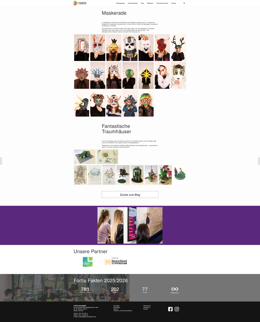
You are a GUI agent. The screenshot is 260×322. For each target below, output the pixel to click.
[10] (114, 75)
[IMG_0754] (137, 175)
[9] (98, 75)
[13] (162, 75)
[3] (114, 48)
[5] (146, 48)
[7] (178, 48)
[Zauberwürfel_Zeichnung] (95, 175)
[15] (82, 103)
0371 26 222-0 (83, 313)
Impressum (146, 307)
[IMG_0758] (151, 175)
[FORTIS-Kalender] (1, 161)
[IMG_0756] (85, 156)
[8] (82, 75)
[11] (130, 75)
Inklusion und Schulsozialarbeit (122, 310)
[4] (130, 48)
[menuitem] (120, 3)
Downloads (116, 307)
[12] (146, 75)
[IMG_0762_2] (107, 156)
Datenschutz (147, 305)
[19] (146, 103)
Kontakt (145, 308)
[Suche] (184, 3)
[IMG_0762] (81, 175)
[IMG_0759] (165, 175)
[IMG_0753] (123, 175)
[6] (162, 48)
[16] (98, 103)
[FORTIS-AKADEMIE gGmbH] (80, 3)
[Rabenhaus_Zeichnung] (109, 175)
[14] (178, 75)
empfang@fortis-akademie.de (87, 316)
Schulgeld (116, 305)
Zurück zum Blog (130, 194)
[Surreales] (259, 161)
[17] (114, 103)
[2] (98, 48)
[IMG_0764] (179, 175)
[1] (82, 48)
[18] (130, 103)
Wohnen (115, 308)
